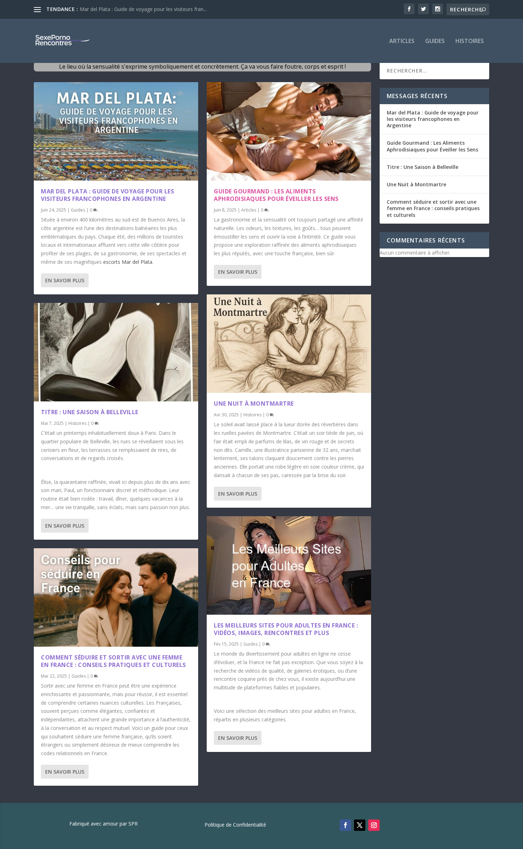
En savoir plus (64, 280)
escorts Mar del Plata (127, 261)
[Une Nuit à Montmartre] (289, 343)
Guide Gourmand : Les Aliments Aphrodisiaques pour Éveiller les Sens (276, 195)
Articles (401, 41)
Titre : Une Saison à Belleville (89, 412)
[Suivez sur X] (359, 825)
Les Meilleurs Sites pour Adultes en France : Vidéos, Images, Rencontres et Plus (286, 629)
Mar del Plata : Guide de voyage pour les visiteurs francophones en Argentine (107, 195)
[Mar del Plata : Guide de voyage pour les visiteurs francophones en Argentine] (116, 131)
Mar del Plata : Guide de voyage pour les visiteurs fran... (143, 9)
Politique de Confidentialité (235, 825)
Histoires (469, 41)
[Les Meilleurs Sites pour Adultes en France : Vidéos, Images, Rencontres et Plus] (289, 565)
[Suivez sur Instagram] (374, 825)
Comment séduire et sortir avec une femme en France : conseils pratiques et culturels (113, 661)
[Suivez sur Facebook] (345, 825)
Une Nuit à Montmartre (254, 403)
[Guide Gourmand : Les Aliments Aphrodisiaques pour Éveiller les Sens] (289, 131)
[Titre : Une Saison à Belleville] (116, 352)
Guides (435, 41)
